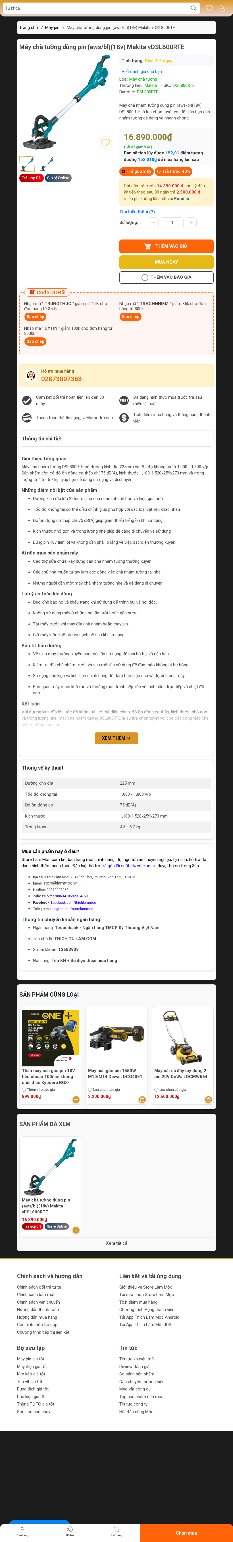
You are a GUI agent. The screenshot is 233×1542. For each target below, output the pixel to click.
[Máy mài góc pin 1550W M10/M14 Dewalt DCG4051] (116, 1038)
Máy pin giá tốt (30, 1359)
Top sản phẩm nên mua (141, 1396)
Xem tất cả (116, 1243)
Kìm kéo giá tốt (31, 1374)
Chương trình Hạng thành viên (146, 1309)
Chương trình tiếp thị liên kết (43, 1332)
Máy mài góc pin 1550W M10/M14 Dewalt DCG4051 (115, 1073)
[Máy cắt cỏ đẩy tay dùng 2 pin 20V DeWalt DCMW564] (182, 1038)
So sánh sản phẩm (136, 1374)
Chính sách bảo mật (36, 1294)
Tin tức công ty (133, 1404)
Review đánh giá (134, 1366)
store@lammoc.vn (60, 883)
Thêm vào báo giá (171, 277)
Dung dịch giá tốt (33, 1389)
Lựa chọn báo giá (106, 1090)
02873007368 (61, 379)
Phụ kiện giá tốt (31, 1396)
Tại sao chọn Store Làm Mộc (146, 1294)
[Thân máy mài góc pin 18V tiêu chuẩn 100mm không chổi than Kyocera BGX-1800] (50, 1038)
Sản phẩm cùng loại (49, 994)
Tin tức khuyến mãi (137, 1359)
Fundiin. (182, 198)
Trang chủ (28, 27)
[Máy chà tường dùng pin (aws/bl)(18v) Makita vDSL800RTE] (50, 1167)
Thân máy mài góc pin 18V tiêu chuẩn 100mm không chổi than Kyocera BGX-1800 (48, 1077)
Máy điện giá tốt (32, 1366)
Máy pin (52, 27)
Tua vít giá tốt (29, 1381)
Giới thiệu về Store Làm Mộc (145, 1287)
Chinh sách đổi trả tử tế (39, 1287)
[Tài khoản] (222, 8)
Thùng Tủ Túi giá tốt (35, 1404)
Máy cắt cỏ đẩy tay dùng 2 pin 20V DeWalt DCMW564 (180, 1073)
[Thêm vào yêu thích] (105, 142)
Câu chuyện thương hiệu (142, 1381)
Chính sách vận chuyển (38, 1302)
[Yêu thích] (209, 8)
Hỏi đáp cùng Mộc (136, 1411)
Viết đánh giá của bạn (142, 71)
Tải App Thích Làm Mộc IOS (145, 1324)
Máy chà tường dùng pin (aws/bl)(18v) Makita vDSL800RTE (46, 1206)
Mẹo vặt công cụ (135, 1389)
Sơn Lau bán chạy (33, 1411)
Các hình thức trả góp (37, 1324)
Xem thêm (114, 738)
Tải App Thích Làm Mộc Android (149, 1317)
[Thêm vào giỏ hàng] (76, 1099)
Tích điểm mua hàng (138, 1302)
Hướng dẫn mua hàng (37, 1317)
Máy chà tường (143, 79)
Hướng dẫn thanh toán (38, 1309)
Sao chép (35, 316)
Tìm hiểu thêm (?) (137, 211)
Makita (151, 85)
